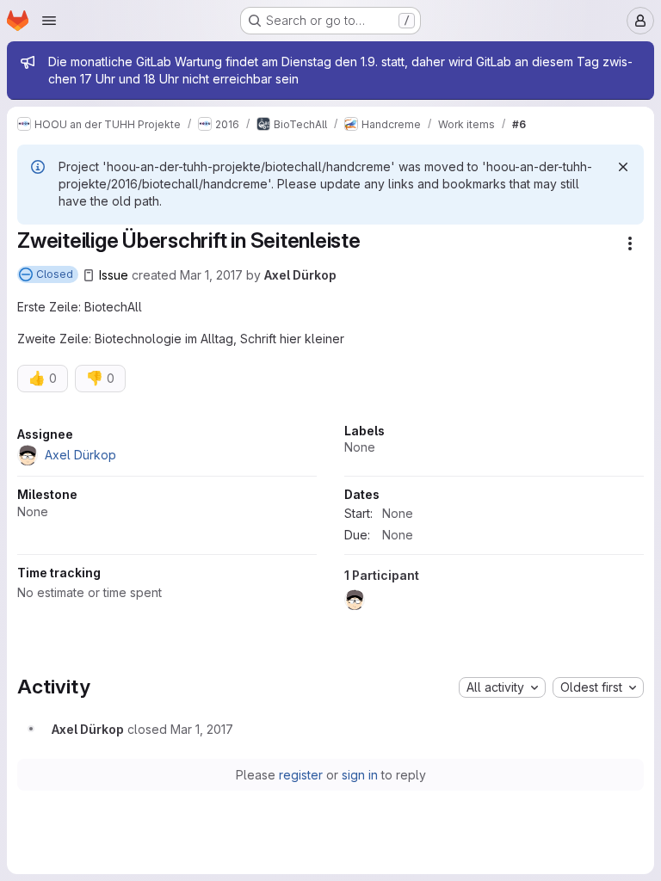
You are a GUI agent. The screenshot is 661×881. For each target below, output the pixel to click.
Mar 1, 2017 (211, 275)
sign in (360, 774)
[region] (330, 521)
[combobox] (502, 687)
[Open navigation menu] (49, 20)
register (301, 774)
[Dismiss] (623, 167)
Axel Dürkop (300, 275)
